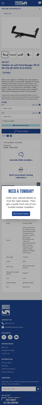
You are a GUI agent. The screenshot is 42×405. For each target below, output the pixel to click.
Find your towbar (22, 213)
